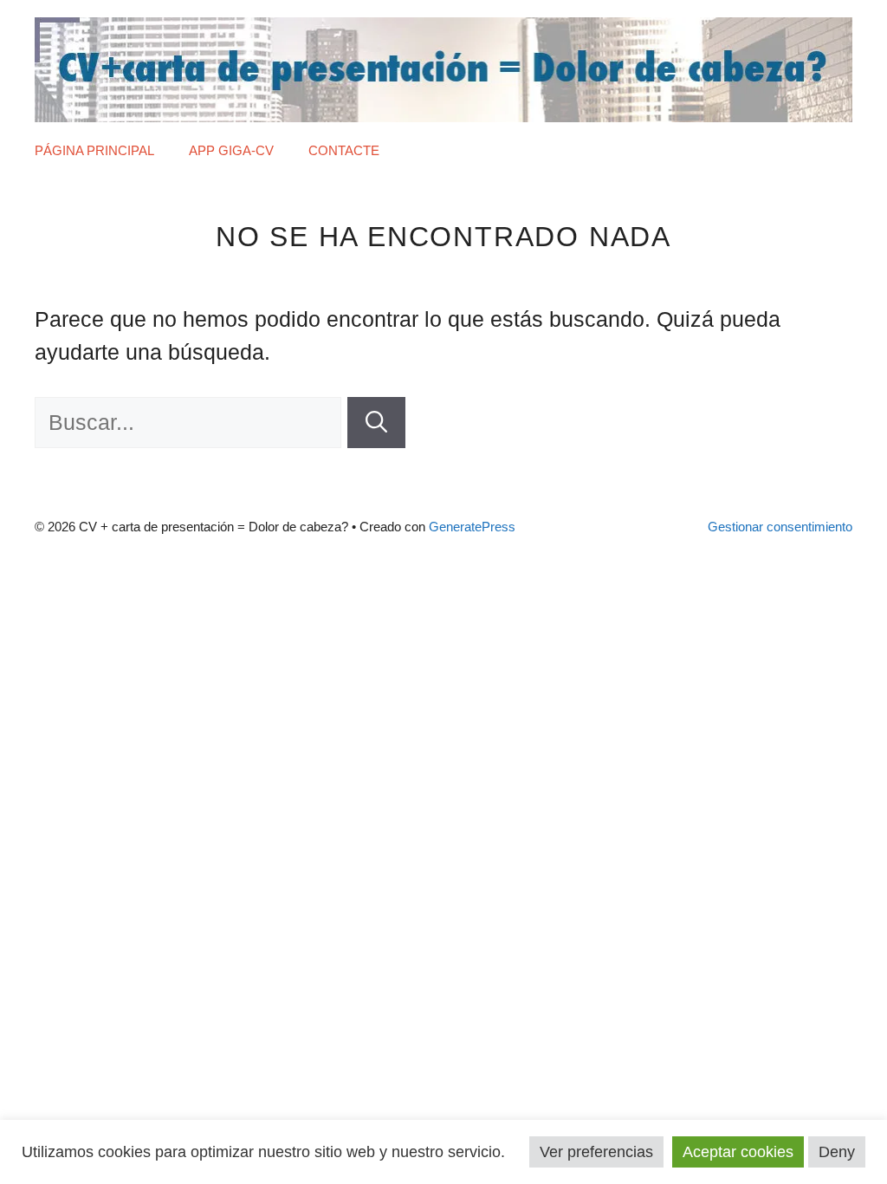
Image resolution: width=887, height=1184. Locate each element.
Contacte (343, 150)
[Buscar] (376, 423)
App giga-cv (231, 150)
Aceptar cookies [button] (738, 1152)
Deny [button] (837, 1152)
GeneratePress (472, 526)
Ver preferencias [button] (596, 1152)
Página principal (94, 150)
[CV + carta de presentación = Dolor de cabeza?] (443, 67)
